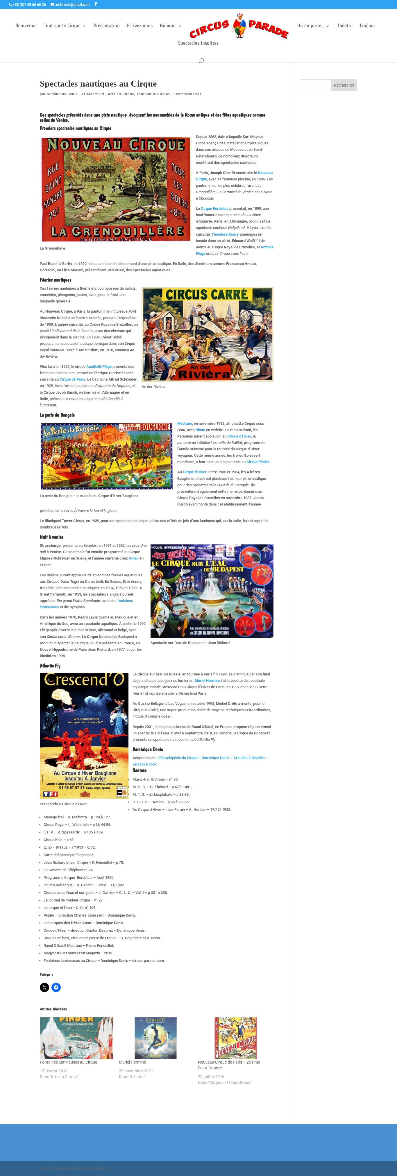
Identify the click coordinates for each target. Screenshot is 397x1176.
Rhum (200, 430)
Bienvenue (26, 26)
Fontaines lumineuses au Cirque (68, 1062)
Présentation (107, 26)
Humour (168, 26)
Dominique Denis (62, 94)
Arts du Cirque (121, 94)
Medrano (184, 423)
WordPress (101, 1168)
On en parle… (310, 26)
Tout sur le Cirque (62, 26)
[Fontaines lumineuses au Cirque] (76, 1038)
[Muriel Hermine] (155, 1038)
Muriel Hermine (207, 680)
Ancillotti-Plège (99, 366)
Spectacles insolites (198, 43)
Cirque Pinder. (258, 462)
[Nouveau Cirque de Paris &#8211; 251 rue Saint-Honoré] (234, 1038)
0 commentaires (187, 94)
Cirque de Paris (72, 379)
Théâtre (345, 26)
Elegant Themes (63, 1168)
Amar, (134, 558)
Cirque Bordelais (215, 208)
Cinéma (367, 26)
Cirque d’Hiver (239, 436)
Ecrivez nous (140, 26)
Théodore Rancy (226, 234)
